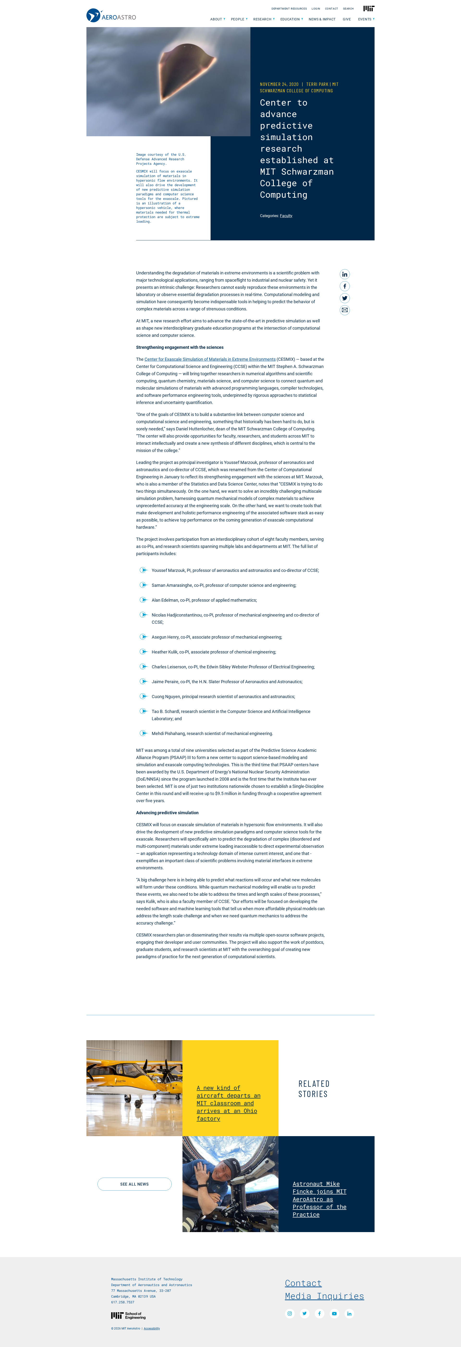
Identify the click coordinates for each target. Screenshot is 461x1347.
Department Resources (289, 8)
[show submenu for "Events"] (374, 19)
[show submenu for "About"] (224, 19)
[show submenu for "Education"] (302, 19)
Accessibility (152, 1328)
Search (348, 8)
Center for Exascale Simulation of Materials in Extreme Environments (210, 359)
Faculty (286, 215)
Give (347, 19)
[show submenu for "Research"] (274, 19)
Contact (331, 8)
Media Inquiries (324, 1295)
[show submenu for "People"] (247, 19)
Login (316, 8)
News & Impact (322, 19)
